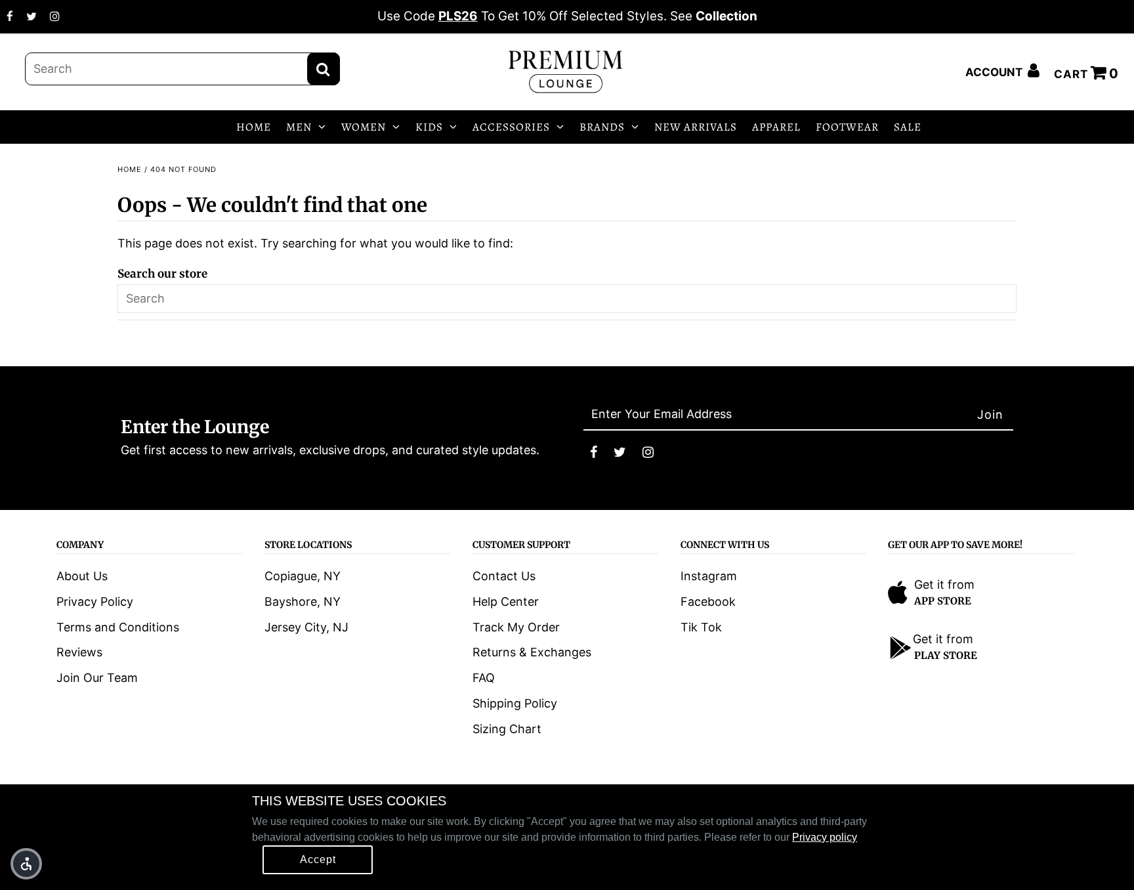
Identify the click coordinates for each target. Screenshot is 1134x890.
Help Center (505, 601)
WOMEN (363, 127)
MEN (299, 127)
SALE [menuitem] (907, 127)
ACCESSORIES (511, 127)
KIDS (429, 127)
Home (129, 169)
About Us (82, 576)
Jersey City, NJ (306, 627)
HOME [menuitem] (253, 127)
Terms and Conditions (117, 627)
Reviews (79, 652)
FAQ (483, 678)
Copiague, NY (302, 576)
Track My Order (516, 627)
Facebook (708, 601)
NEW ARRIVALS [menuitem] (695, 127)
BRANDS (602, 127)
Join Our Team (97, 678)
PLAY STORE (945, 655)
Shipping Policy (514, 703)
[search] (182, 69)
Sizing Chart (506, 729)
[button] (26, 863)
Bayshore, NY (302, 601)
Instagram (709, 576)
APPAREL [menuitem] (776, 127)
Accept (318, 859)
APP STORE (942, 601)
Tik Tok (701, 627)
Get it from (944, 584)
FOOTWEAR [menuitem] (847, 127)
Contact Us (504, 576)
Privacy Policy (94, 601)
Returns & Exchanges (531, 652)
